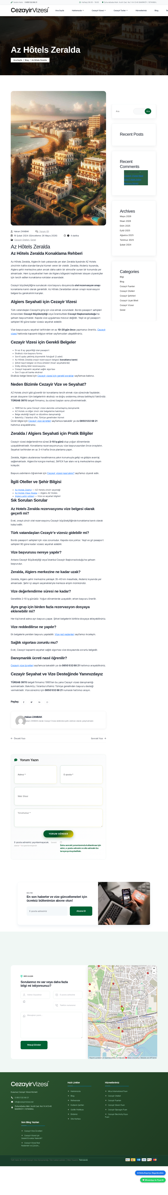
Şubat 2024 (125, 244)
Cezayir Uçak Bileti (129, 300)
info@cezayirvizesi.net (24, 1102)
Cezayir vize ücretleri (39, 421)
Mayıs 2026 (125, 216)
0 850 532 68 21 (31, 2)
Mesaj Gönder (34, 1044)
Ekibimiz (74, 1114)
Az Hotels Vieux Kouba (26, 493)
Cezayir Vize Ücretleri (33, 1131)
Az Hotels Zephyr (23, 490)
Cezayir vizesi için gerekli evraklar (55, 375)
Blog (27, 60)
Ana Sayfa (17, 60)
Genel (33, 239)
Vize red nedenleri (64, 634)
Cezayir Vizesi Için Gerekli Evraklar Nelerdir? (31, 1136)
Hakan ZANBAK (33, 717)
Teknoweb (83, 1160)
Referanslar (75, 1100)
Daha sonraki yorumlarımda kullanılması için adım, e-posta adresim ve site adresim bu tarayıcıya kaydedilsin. (80, 848)
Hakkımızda (75, 1091)
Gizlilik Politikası (77, 1109)
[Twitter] (31, 702)
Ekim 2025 (125, 225)
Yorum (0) (44, 231)
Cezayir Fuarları (127, 286)
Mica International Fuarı (117, 1091)
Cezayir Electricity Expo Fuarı (116, 1115)
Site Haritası (75, 1119)
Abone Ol (81, 911)
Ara (117, 111)
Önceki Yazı (19, 738)
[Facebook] (23, 702)
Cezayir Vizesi (127, 305)
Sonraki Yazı (97, 738)
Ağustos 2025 (127, 235)
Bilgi (122, 277)
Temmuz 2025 (127, 240)
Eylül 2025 (125, 230)
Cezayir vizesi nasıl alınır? (60, 473)
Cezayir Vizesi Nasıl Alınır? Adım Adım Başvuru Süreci (133, 179)
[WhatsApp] (47, 702)
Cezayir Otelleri (21, 239)
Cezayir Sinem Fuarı (116, 1105)
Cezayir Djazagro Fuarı (117, 1109)
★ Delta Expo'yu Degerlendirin (150, 1173)
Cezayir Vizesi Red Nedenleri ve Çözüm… (30, 1144)
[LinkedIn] (39, 702)
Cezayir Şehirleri (128, 295)
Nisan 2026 (125, 221)
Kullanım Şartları (77, 1105)
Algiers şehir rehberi (24, 496)
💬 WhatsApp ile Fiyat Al (153, 1180)
